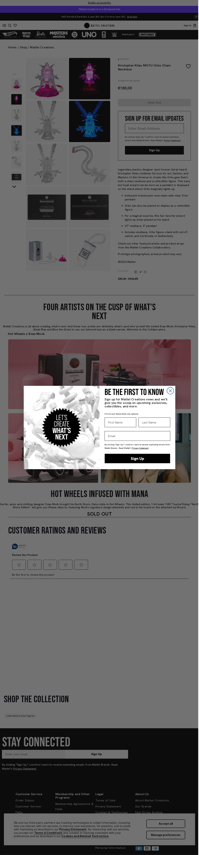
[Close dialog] (170, 390)
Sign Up (137, 458)
